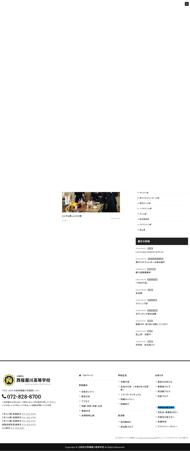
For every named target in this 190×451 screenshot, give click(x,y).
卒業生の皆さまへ (166, 417)
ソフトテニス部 (146, 208)
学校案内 (83, 385)
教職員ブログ (164, 386)
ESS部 (150, 248)
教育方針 (85, 396)
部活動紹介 (126, 422)
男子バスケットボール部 (149, 198)
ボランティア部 (152, 310)
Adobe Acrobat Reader (147, 438)
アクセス (85, 401)
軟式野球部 (144, 219)
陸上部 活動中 (143, 334)
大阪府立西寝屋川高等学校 (91, 447)
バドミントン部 (145, 224)
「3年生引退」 (142, 283)
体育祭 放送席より (145, 345)
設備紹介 (125, 404)
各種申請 (162, 422)
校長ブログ (163, 396)
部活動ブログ (127, 426)
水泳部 (150, 290)
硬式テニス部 (145, 203)
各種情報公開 (87, 415)
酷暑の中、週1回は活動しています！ (152, 324)
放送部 (150, 341)
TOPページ (88, 375)
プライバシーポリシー (168, 426)
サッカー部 (144, 193)
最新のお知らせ (165, 382)
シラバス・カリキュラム (131, 394)
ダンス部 (143, 214)
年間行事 (125, 382)
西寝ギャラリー (128, 399)
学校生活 (122, 375)
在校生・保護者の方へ (168, 412)
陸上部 (142, 230)
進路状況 (85, 411)
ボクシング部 (152, 300)
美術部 (150, 321)
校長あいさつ (87, 392)
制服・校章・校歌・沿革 (91, 406)
